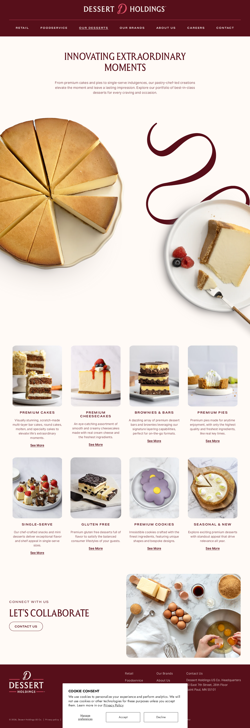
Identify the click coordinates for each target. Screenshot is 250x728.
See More (37, 445)
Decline (161, 717)
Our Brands (164, 674)
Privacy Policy (114, 705)
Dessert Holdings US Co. (30, 719)
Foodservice (134, 681)
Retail (129, 674)
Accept (123, 717)
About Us (163, 681)
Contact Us (194, 674)
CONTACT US (26, 627)
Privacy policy (52, 719)
